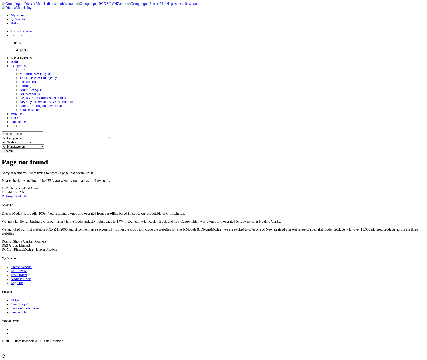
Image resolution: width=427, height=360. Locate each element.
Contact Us (18, 122)
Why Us (16, 114)
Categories (18, 66)
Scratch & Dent (30, 110)
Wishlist (20, 19)
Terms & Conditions (25, 308)
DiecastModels (21, 58)
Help (14, 23)
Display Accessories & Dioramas (43, 98)
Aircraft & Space (31, 90)
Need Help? (19, 304)
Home (15, 62)
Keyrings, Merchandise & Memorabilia (47, 102)
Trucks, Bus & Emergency (38, 78)
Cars (23, 70)
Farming (25, 86)
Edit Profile (19, 271)
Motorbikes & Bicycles (36, 74)
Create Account (21, 267)
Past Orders (19, 275)
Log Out (17, 283)
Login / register (21, 31)
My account (19, 15)
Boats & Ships (30, 94)
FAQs (15, 118)
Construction (29, 82)
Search (8, 151)
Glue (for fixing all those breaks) (42, 106)
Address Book (21, 279)
